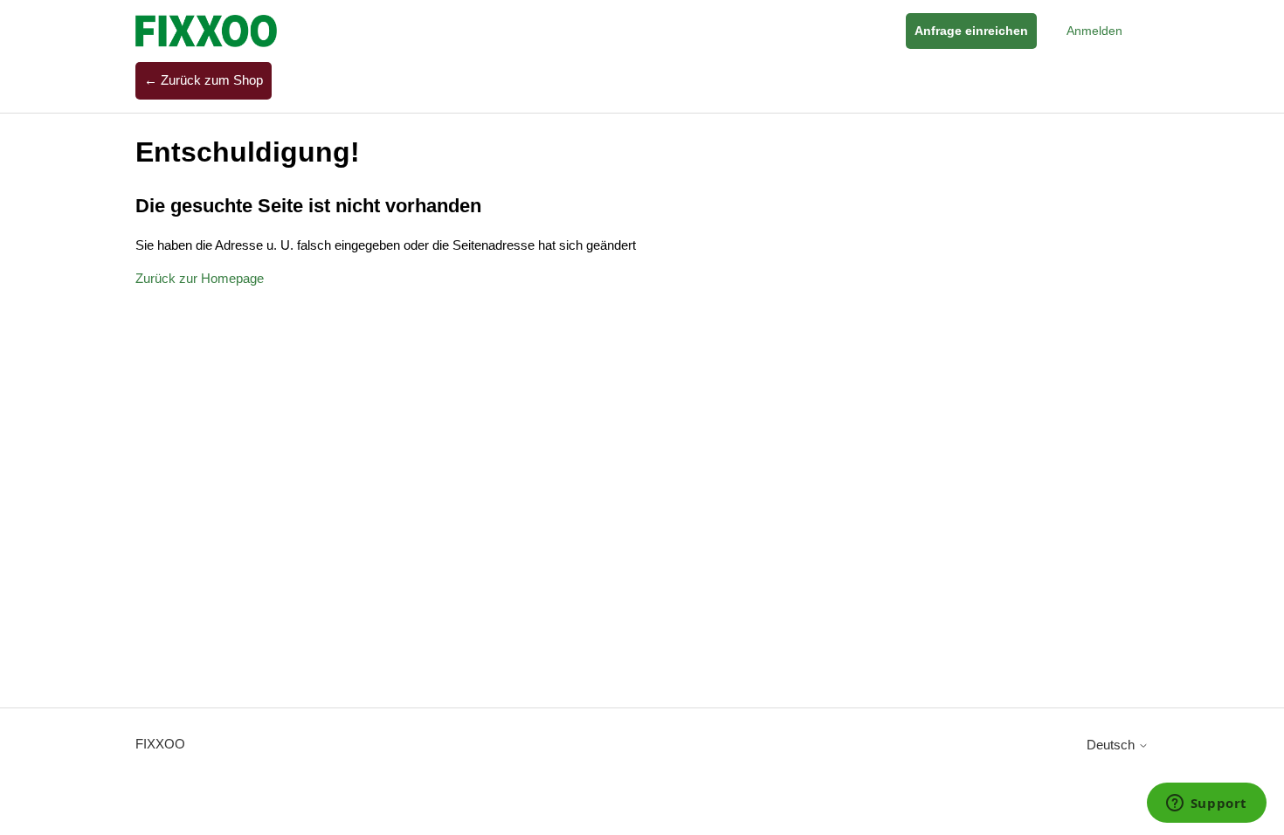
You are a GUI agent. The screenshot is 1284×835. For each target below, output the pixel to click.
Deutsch (1112, 744)
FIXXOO (160, 743)
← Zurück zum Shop (203, 79)
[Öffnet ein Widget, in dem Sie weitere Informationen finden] (1206, 804)
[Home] (206, 31)
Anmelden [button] (1094, 31)
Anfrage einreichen (971, 31)
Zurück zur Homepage (199, 278)
